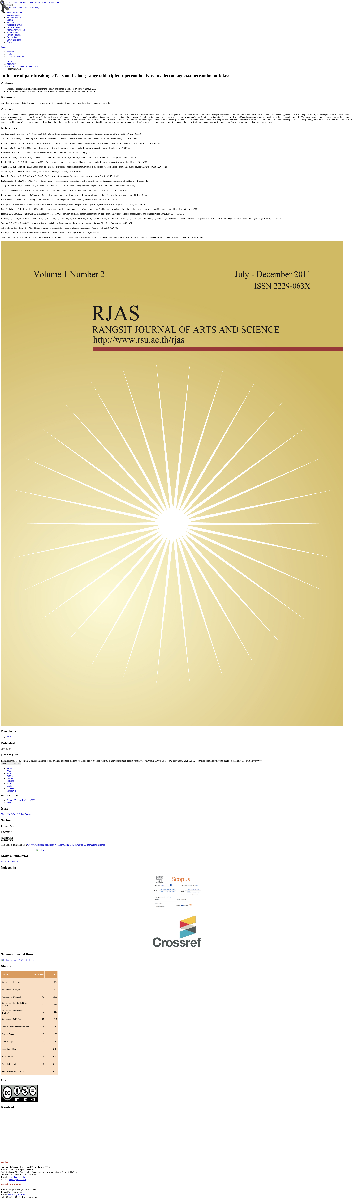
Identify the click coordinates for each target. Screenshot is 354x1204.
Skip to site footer (54, 2)
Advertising (12, 37)
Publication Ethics (14, 25)
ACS (9, 771)
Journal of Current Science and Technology (20, 7)
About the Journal (14, 12)
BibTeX (10, 802)
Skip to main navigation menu (33, 2)
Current (10, 20)
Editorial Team (13, 15)
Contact (10, 42)
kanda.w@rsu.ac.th (16, 1194)
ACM (9, 768)
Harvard (10, 781)
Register (10, 51)
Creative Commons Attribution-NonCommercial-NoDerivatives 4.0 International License (66, 845)
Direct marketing (14, 40)
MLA (9, 786)
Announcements (14, 17)
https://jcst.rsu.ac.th (17, 1179)
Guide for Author (14, 27)
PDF (9, 737)
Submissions (12, 32)
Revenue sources (14, 35)
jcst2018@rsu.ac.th (16, 1177)
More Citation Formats (11, 763)
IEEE (9, 783)
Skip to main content (10, 2)
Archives (11, 22)
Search (4, 47)
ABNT (10, 776)
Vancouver (11, 791)
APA (9, 773)
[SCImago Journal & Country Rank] (17, 960)
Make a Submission (15, 56)
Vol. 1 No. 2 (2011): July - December (23, 66)
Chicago (10, 778)
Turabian (10, 788)
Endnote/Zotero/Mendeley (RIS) (21, 800)
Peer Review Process (16, 30)
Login (9, 54)
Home (10, 61)
